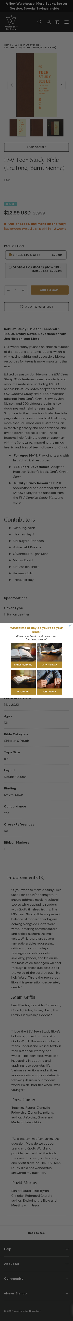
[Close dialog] (70, 625)
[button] (23, 655)
